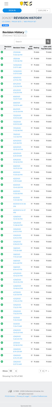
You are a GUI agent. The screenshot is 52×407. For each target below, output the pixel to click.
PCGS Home (10, 396)
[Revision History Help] (26, 32)
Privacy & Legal (23, 396)
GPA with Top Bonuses (46, 48)
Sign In (12, 10)
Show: (5, 371)
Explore (43, 10)
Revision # (7, 48)
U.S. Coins (6, 22)
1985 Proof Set (30, 22)
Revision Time (19, 48)
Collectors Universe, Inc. (34, 391)
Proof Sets (16, 22)
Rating (36, 48)
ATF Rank (30, 48)
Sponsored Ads (26, 406)
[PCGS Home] (26, 4)
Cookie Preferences (39, 396)
